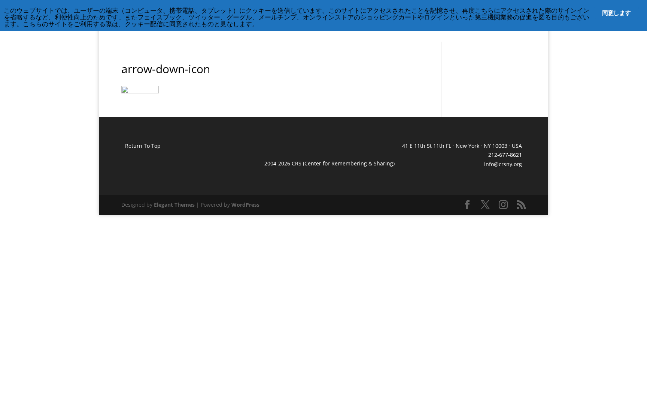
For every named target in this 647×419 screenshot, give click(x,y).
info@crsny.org (503, 164)
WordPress (245, 204)
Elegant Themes (174, 204)
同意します (616, 13)
